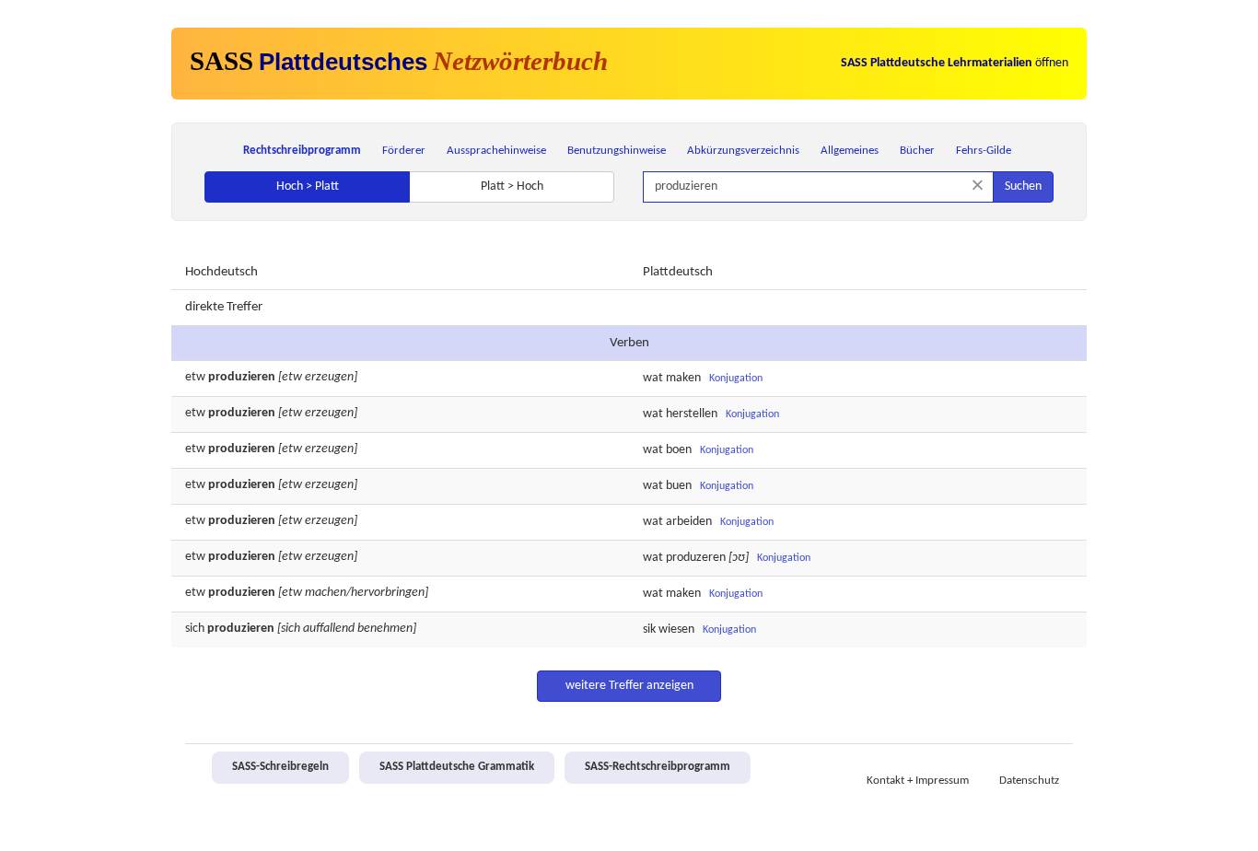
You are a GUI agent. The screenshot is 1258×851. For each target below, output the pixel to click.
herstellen (691, 414)
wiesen (676, 629)
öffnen (954, 63)
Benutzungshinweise (616, 151)
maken (683, 378)
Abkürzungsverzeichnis (743, 151)
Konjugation (736, 378)
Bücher (917, 151)
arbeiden (689, 522)
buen (679, 486)
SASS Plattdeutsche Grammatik (456, 767)
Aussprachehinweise (496, 151)
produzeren (696, 558)
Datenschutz (1029, 781)
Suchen (1023, 186)
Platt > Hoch (512, 186)
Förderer (403, 151)
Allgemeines (850, 151)
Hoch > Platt (307, 186)
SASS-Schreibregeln (280, 767)
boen (679, 450)
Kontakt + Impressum (918, 781)
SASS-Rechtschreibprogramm (657, 767)
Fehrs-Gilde (983, 151)
